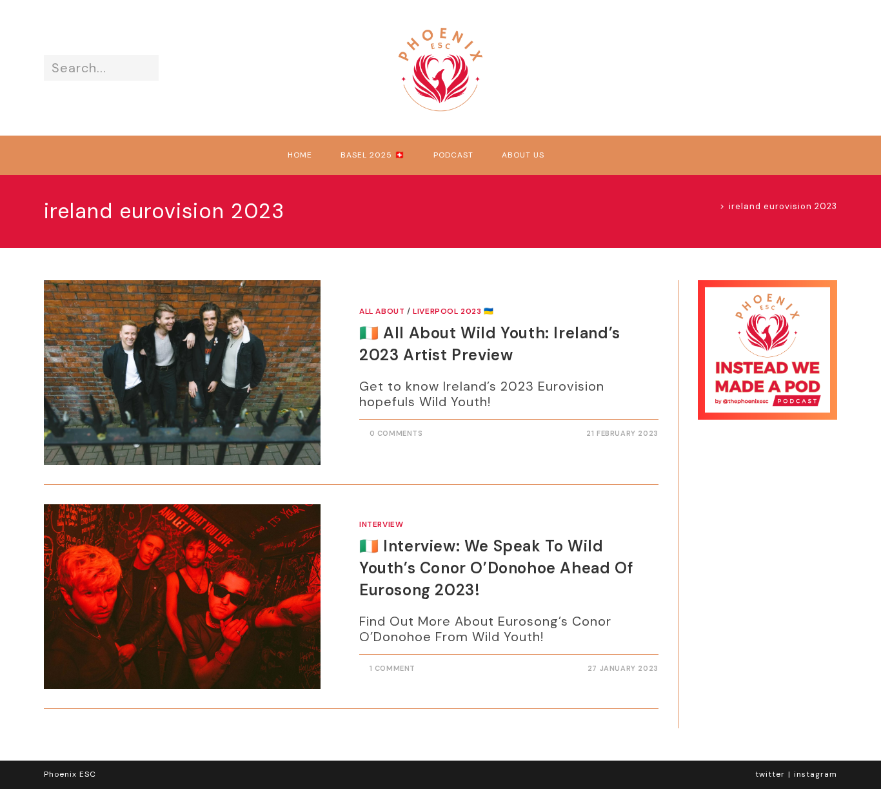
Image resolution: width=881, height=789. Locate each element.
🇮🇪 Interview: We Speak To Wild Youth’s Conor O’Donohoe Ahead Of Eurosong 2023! (496, 567)
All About (381, 311)
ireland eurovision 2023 (783, 206)
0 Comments (396, 433)
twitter (770, 774)
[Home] (712, 206)
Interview (381, 524)
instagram (815, 774)
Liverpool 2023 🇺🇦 (453, 311)
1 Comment (392, 668)
